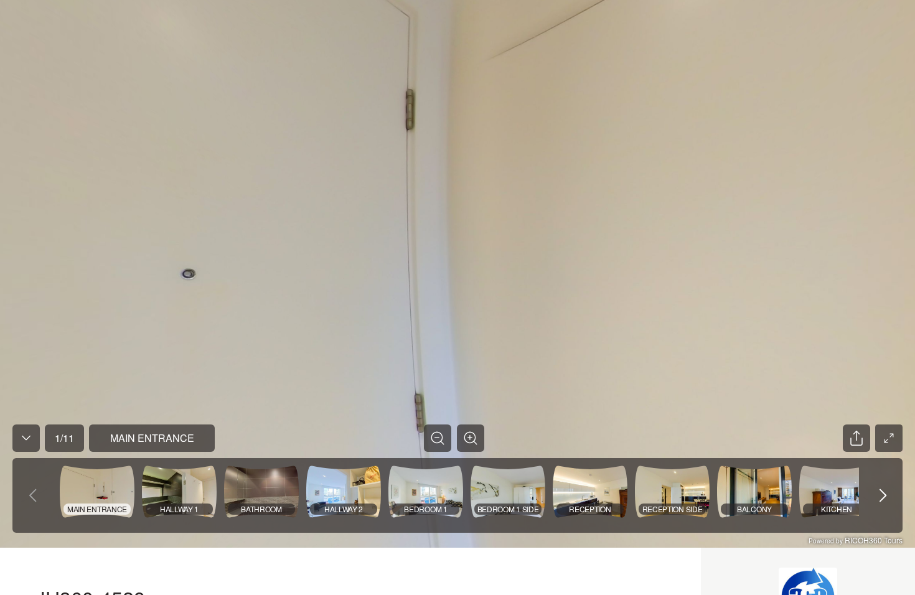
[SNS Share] (856, 438)
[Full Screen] (889, 438)
